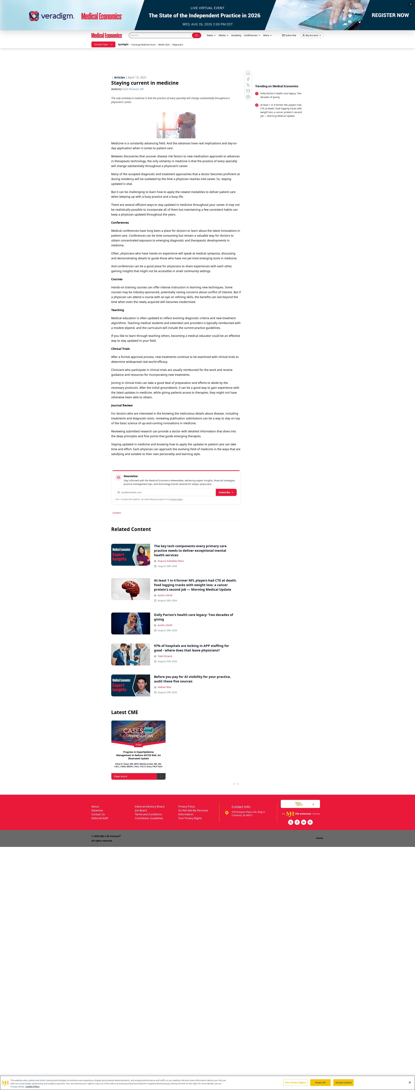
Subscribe (224, 492)
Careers (117, 512)
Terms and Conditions (148, 814)
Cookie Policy (32, 1086)
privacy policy (176, 499)
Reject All (320, 1082)
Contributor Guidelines (149, 818)
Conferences (250, 35)
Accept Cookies (343, 1082)
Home (319, 838)
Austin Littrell (165, 595)
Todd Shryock (165, 656)
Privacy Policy (186, 806)
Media (222, 35)
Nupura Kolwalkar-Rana (171, 560)
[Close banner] (411, 4)
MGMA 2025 (164, 44)
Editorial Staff (99, 818)
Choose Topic (101, 44)
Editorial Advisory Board (149, 806)
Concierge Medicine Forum (143, 44)
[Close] (409, 1082)
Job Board (141, 810)
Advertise (97, 810)
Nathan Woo (164, 687)
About (95, 806)
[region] (207, 1083)
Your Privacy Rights (190, 818)
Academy (236, 35)
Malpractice (177, 44)
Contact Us (98, 814)
